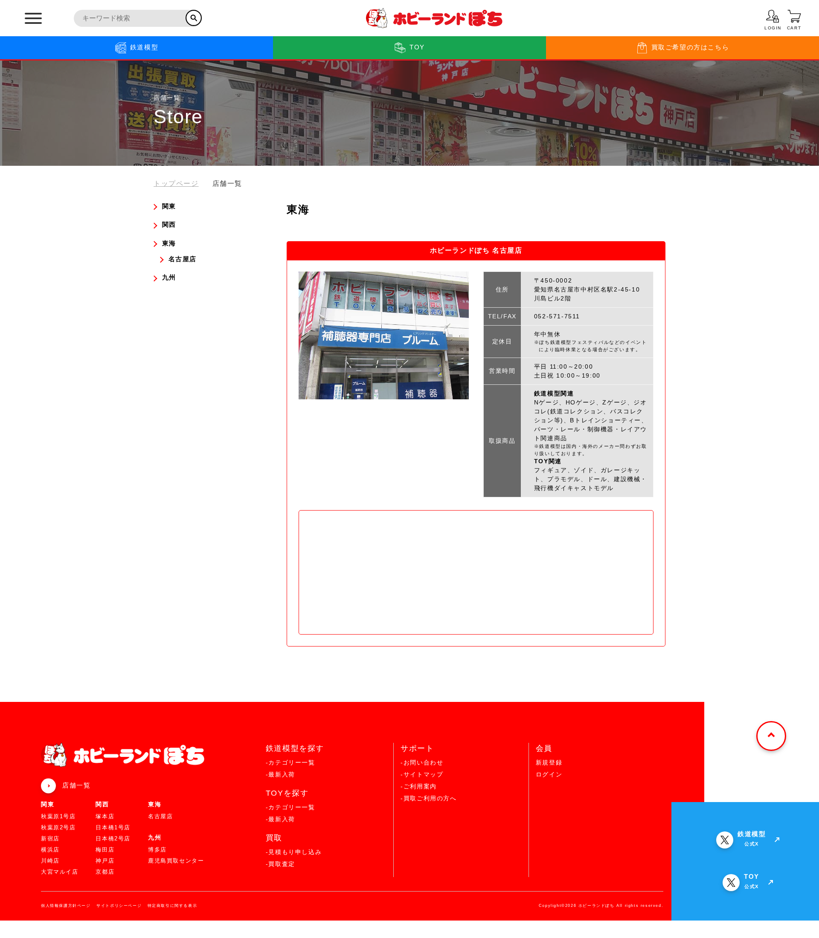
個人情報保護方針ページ (66, 905)
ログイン (549, 774)
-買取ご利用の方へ (428, 798)
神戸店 (105, 860)
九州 (154, 837)
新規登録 (549, 762)
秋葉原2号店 (58, 827)
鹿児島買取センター (176, 860)
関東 (47, 804)
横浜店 (50, 849)
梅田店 (105, 849)
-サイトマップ (422, 774)
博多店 (157, 849)
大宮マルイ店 (59, 872)
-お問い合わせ (422, 762)
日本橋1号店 (113, 827)
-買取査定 (280, 863)
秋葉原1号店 (58, 816)
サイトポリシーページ (119, 905)
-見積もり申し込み (294, 852)
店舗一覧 (76, 785)
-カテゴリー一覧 (290, 762)
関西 (102, 804)
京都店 (105, 872)
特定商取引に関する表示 (172, 905)
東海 (154, 804)
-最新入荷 (280, 774)
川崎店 (50, 860)
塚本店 (105, 816)
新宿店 (50, 838)
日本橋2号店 (113, 838)
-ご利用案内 (419, 786)
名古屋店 (160, 816)
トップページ (176, 183)
